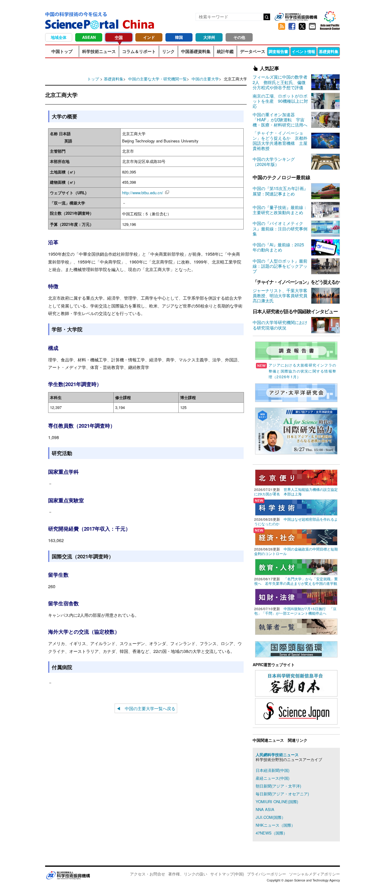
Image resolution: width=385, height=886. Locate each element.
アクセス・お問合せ (147, 874)
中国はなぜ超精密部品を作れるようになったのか (296, 521)
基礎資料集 (328, 51)
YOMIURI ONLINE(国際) (277, 801)
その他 (239, 37)
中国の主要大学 (205, 79)
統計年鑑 (225, 51)
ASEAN (89, 37)
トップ (93, 79)
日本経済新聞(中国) (272, 770)
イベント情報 (303, 51)
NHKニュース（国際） (275, 825)
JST (68, 875)
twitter (302, 26)
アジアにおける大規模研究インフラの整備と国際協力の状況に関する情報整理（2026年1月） (302, 370)
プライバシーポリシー (266, 874)
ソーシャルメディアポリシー (314, 874)
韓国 (179, 37)
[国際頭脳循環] (296, 648)
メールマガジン (312, 26)
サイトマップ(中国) (227, 874)
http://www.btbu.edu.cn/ (142, 192)
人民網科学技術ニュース (277, 754)
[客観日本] (296, 682)
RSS (281, 26)
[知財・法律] (296, 596)
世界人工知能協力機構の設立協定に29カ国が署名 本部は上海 (296, 491)
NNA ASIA (265, 809)
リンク (168, 51)
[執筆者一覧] (296, 626)
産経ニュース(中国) (272, 778)
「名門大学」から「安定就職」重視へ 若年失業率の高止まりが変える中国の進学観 (296, 581)
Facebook (291, 26)
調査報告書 (278, 51)
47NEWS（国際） (271, 833)
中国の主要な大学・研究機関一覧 (157, 79)
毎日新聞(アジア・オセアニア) (282, 794)
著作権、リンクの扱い (187, 874)
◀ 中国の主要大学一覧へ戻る (145, 708)
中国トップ (61, 51)
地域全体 (58, 37)
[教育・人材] (296, 566)
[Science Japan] (296, 710)
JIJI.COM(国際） (270, 817)
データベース (252, 51)
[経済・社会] (296, 536)
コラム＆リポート (139, 51)
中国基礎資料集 (196, 51)
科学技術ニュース (99, 51)
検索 (266, 17)
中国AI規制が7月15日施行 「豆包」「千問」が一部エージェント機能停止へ (295, 611)
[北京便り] (296, 477)
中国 (119, 37)
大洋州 (209, 37)
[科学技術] (296, 507)
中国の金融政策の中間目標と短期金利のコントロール (296, 551)
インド (149, 37)
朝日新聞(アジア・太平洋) (278, 786)
